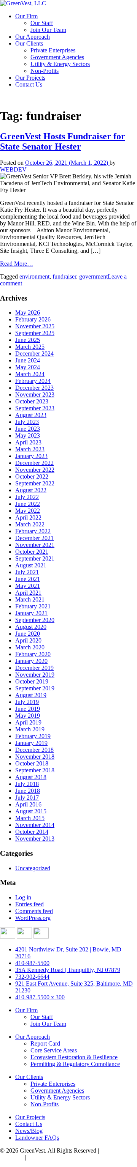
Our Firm (26, 16)
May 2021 (27, 586)
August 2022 (30, 490)
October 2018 (31, 763)
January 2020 (31, 661)
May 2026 (27, 312)
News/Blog (29, 1131)
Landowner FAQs (37, 1137)
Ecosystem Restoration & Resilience (74, 1057)
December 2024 (34, 353)
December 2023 (34, 387)
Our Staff (41, 23)
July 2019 (27, 702)
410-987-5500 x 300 (40, 997)
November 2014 (34, 825)
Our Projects (30, 77)
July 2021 (27, 572)
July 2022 (27, 497)
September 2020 (34, 620)
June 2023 (27, 428)
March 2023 (30, 449)
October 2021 (31, 551)
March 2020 (30, 647)
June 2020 (27, 633)
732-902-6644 (32, 976)
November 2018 (34, 756)
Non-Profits (44, 71)
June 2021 (27, 579)
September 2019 (34, 688)
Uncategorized (32, 868)
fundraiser (64, 276)
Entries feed (29, 904)
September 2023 (34, 408)
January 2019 (31, 743)
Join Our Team (48, 30)
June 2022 (27, 504)
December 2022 (34, 463)
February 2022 (33, 531)
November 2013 (34, 838)
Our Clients (29, 43)
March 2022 (30, 524)
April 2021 (28, 592)
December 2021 (34, 538)
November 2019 (34, 674)
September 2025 (34, 333)
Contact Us (28, 84)
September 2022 (34, 483)
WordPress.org (33, 918)
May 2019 (27, 715)
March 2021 (30, 599)
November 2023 (34, 394)
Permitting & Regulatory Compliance (75, 1064)
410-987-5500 (32, 963)
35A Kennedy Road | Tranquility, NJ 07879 (67, 970)
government (93, 276)
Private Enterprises (52, 50)
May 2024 (27, 367)
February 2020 (33, 654)
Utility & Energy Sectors (60, 64)
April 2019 (28, 722)
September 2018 (34, 770)
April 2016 (28, 804)
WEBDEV (13, 169)
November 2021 (34, 545)
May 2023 (27, 435)
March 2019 (30, 729)
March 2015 (30, 818)
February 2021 (33, 606)
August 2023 (30, 415)
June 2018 (27, 790)
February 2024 (33, 381)
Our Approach (32, 36)
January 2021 (31, 613)
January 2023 (31, 456)
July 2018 (27, 784)
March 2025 (30, 346)
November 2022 (34, 469)
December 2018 (34, 750)
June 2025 (27, 340)
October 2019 (31, 681)
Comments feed (34, 911)
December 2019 (34, 668)
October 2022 (31, 476)
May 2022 (27, 510)
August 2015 (30, 811)
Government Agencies (57, 57)
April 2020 (28, 640)
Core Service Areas (53, 1050)
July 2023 (27, 422)
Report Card (45, 1043)
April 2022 (28, 517)
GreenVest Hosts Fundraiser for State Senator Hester (62, 141)
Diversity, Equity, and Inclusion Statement (78, 1157)
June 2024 (27, 360)
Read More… (16, 263)
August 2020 (30, 627)
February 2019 (33, 736)
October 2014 (31, 831)
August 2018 (30, 777)
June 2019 (27, 709)
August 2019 (30, 695)
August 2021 (30, 565)
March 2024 (30, 374)
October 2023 (31, 401)
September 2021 (34, 558)
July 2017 (27, 797)
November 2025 (34, 326)
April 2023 (28, 442)
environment (34, 276)
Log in (23, 897)
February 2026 (33, 319)
